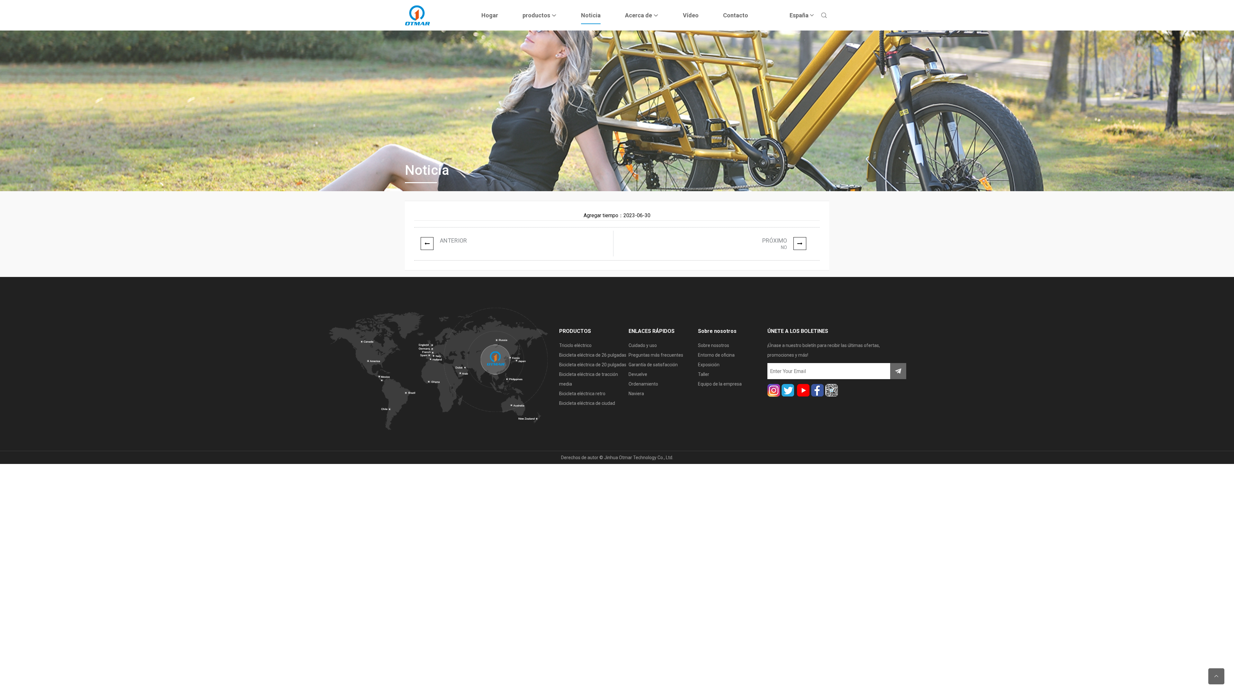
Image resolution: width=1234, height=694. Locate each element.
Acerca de (639, 15)
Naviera (636, 393)
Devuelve (638, 374)
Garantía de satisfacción (653, 364)
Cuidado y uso (643, 345)
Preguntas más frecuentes (656, 355)
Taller (703, 374)
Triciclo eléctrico (575, 345)
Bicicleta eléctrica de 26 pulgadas (592, 355)
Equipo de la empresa (720, 384)
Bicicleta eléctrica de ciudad (587, 403)
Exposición (709, 364)
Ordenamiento (643, 384)
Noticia (591, 15)
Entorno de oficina (716, 355)
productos (537, 15)
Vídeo (691, 15)
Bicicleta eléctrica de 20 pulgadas (592, 364)
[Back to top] (1216, 676)
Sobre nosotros (713, 345)
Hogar (489, 15)
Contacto (735, 15)
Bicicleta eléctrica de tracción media (588, 379)
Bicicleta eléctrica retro (582, 393)
